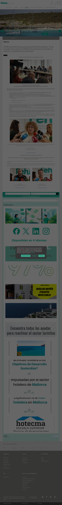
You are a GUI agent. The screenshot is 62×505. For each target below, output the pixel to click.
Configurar (34, 255)
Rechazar (41, 255)
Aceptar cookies (25, 255)
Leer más (33, 252)
